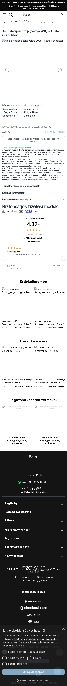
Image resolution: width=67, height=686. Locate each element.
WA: (35, 482)
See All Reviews (33, 241)
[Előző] (52, 22)
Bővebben (20, 645)
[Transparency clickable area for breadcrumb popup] (21, 22)
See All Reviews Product (32, 238)
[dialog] (33, 655)
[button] (33, 680)
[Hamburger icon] (4, 15)
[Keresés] (10, 15)
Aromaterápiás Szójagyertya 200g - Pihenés (17, 440)
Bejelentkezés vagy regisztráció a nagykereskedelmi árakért (33, 140)
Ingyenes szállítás (38, 6)
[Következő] (60, 22)
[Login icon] (62, 15)
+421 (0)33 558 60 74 (33, 488)
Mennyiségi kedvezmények (33, 8)
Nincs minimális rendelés (18, 6)
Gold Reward (54, 6)
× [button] (63, 629)
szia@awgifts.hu (33, 475)
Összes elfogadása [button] (34, 671)
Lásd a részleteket (24, 328)
